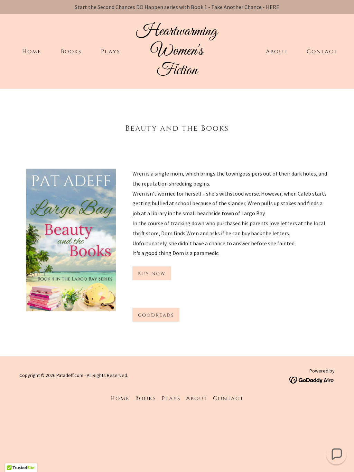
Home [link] (31, 51)
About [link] (276, 51)
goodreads (156, 315)
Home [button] (120, 398)
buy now (152, 273)
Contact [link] (322, 51)
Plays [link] (110, 51)
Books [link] (71, 51)
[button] (336, 454)
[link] (176, 72)
